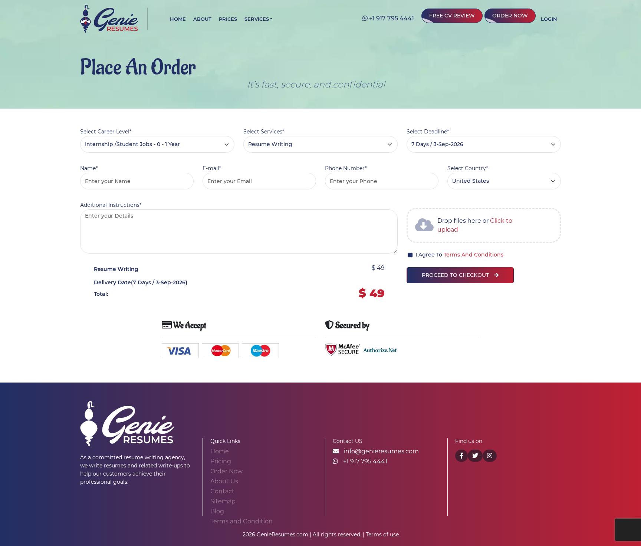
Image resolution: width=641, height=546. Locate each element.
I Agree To (459, 254)
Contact (222, 491)
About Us (224, 481)
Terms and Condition (241, 521)
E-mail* (212, 168)
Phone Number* (345, 168)
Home (178, 19)
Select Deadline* (428, 131)
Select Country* (467, 168)
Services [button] (256, 19)
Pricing (220, 461)
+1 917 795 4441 (391, 18)
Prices (228, 19)
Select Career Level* (105, 131)
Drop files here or (474, 225)
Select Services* (263, 131)
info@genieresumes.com (380, 451)
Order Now (510, 15)
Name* (89, 168)
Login (549, 19)
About (202, 19)
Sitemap (223, 501)
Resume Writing (116, 269)
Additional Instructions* (110, 205)
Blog (217, 511)
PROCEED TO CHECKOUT (456, 275)
